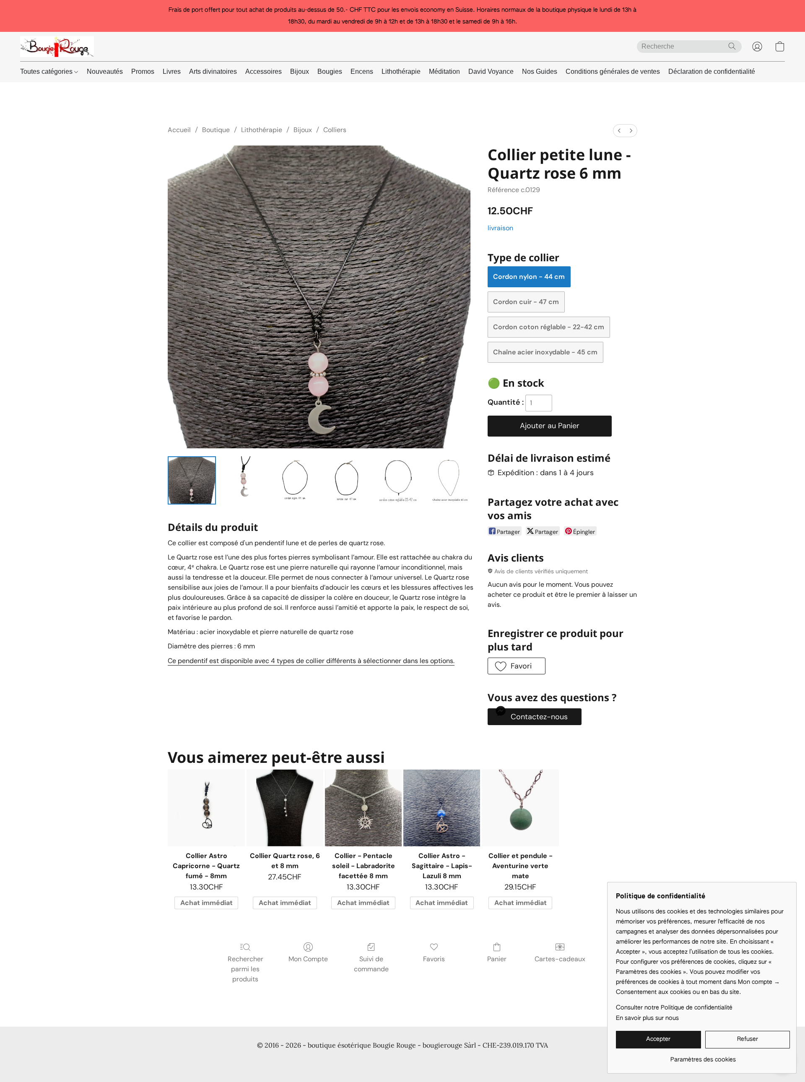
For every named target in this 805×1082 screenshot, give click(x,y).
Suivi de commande (371, 964)
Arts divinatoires (213, 71)
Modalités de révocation (473, 1061)
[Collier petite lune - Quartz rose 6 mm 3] (346, 480)
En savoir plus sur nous (647, 1018)
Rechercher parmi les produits (245, 969)
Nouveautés (105, 71)
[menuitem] (619, 131)
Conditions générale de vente (208, 1061)
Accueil (179, 129)
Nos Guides (539, 71)
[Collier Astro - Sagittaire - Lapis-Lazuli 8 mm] (441, 808)
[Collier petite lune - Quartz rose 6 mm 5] (450, 480)
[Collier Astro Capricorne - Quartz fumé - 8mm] (206, 808)
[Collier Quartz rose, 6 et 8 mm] (285, 808)
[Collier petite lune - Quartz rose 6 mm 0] (192, 480)
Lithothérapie (401, 71)
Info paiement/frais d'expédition (390, 1061)
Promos (142, 71)
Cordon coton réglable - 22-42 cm (548, 327)
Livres (172, 71)
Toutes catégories (47, 71)
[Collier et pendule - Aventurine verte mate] (520, 808)
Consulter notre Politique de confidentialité (674, 1008)
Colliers (334, 129)
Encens (362, 71)
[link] (703, 1056)
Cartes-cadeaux (560, 959)
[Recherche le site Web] (732, 46)
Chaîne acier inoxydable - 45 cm (545, 352)
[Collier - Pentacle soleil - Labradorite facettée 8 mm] (363, 808)
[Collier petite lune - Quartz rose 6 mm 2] (295, 480)
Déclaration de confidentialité (711, 71)
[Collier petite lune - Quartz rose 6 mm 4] (398, 480)
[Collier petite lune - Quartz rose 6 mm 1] (243, 480)
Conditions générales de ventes (613, 71)
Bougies (329, 71)
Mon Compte (308, 959)
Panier (496, 959)
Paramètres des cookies (604, 1061)
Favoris (434, 959)
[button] (57, 46)
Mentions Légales (539, 1061)
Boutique (216, 129)
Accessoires (263, 71)
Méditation (444, 71)
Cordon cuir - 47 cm (526, 301)
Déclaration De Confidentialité (297, 1061)
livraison (500, 228)
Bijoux (299, 71)
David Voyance (491, 71)
